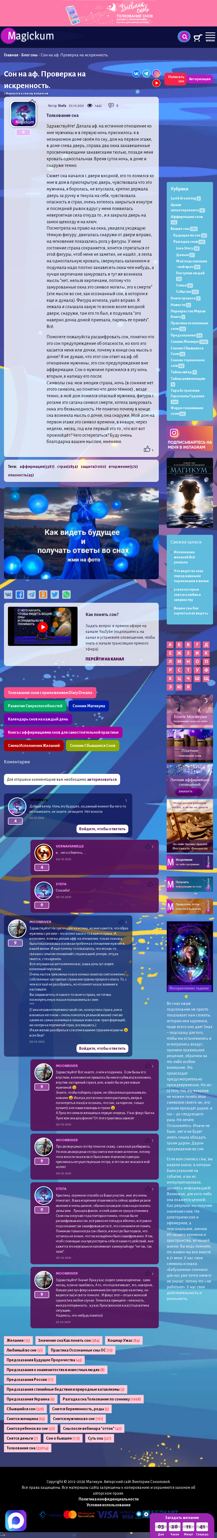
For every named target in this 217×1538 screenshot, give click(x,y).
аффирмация (37, 466)
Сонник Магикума (89, 706)
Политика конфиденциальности (109, 1499)
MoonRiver (40, 922)
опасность (21, 475)
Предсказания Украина (31, 1399)
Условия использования (108, 1505)
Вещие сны (183, 229)
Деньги (184, 255)
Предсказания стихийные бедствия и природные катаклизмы (66, 1389)
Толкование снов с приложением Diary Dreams (50, 693)
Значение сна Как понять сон (69, 1340)
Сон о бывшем (63, 1438)
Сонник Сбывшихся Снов (92, 745)
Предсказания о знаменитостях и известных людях (56, 1370)
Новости (180, 305)
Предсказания (186, 335)
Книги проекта (185, 298)
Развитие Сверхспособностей (35, 706)
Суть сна (99, 1438)
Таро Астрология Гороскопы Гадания (187, 396)
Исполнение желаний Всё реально (184, 557)
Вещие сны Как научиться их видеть (191, 610)
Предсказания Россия (30, 1379)
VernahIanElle (70, 846)
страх (67, 466)
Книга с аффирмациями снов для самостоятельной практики (63, 732)
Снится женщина (26, 1419)
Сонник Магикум (189, 342)
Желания (18, 1340)
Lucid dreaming (185, 198)
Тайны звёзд (183, 372)
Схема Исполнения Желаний (34, 745)
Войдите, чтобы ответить (102, 829)
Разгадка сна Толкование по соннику (102, 1399)
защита (93, 466)
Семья (184, 285)
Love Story (187, 248)
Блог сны (29, 55)
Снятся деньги (22, 1438)
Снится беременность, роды (80, 1409)
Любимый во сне (25, 1350)
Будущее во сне (189, 235)
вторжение (123, 466)
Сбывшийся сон (25, 1409)
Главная (11, 55)
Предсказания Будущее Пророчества (44, 1360)
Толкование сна (28, 1448)
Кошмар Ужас (124, 1340)
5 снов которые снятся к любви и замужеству (187, 595)
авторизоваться (102, 779)
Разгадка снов (188, 242)
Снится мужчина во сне (78, 1419)
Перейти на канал (104, 659)
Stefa (62, 106)
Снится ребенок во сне (31, 1428)
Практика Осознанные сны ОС (82, 1350)
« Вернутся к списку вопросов (26, 93)
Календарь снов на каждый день (38, 719)
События (186, 292)
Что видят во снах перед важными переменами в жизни (191, 576)
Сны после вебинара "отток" (92, 1428)
